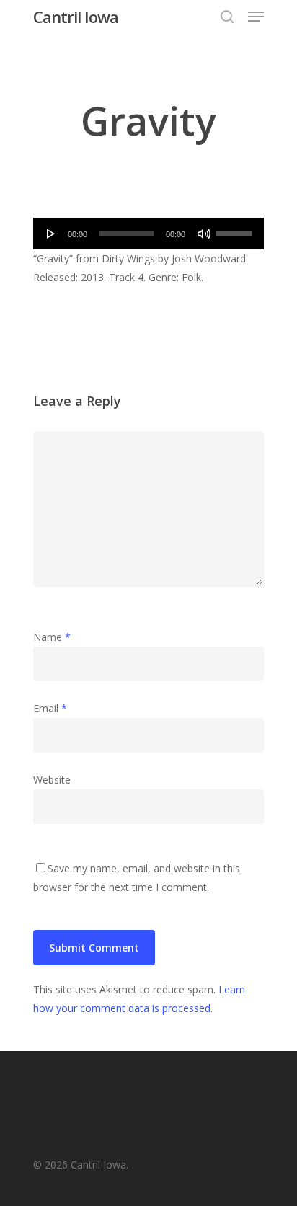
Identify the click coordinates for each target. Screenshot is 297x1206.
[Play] (51, 233)
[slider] (236, 228)
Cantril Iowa (75, 17)
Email (50, 708)
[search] (227, 17)
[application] (148, 233)
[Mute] (204, 233)
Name (52, 637)
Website (52, 779)
